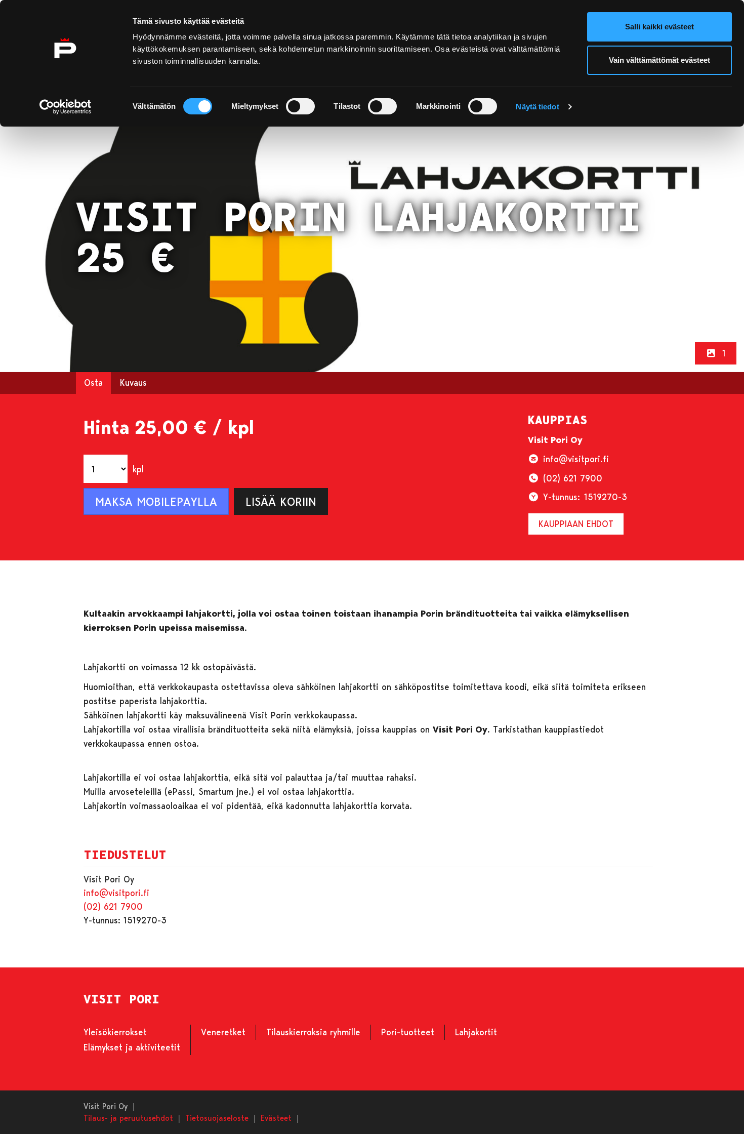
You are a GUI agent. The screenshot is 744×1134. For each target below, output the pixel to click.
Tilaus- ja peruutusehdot (128, 1117)
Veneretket (223, 1032)
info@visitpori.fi (116, 892)
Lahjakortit (476, 1032)
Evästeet (276, 1117)
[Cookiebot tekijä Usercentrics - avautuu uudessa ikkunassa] (65, 106)
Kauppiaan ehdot (576, 523)
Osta (93, 382)
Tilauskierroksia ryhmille (313, 1032)
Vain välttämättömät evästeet (659, 60)
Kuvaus (133, 382)
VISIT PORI (121, 999)
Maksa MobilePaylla (156, 501)
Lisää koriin (280, 501)
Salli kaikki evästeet (659, 26)
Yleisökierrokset (115, 1032)
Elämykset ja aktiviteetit (132, 1047)
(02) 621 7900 (113, 906)
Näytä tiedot (537, 106)
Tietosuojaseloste (217, 1117)
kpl (138, 469)
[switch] (300, 106)
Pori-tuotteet (407, 1032)
